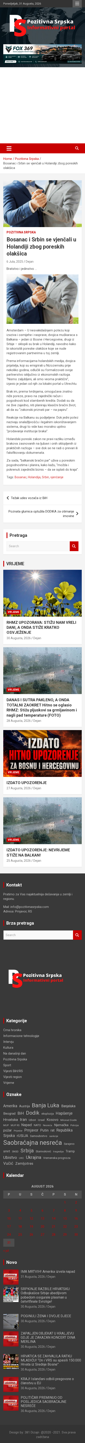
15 (65, 1218)
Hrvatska (10, 1119)
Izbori (32, 1120)
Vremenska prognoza (56, 1158)
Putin (44, 1130)
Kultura (8, 1048)
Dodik (32, 1113)
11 (20, 1218)
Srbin (45, 477)
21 (53, 1226)
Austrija (24, 1106)
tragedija (58, 1151)
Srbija (27, 1151)
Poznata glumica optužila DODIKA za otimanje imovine (41, 513)
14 (53, 1218)
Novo (11, 1262)
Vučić (8, 1163)
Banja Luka (45, 1105)
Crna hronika (12, 1030)
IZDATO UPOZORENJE (27, 782)
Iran (23, 1119)
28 (53, 1235)
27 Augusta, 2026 (19, 788)
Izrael (41, 1120)
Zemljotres (24, 1163)
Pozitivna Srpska (21, 232)
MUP (6, 1125)
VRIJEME (15, 563)
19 (31, 1226)
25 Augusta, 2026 (19, 860)
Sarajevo (69, 1143)
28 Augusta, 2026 (19, 720)
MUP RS (15, 1125)
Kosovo (52, 1120)
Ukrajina (33, 1157)
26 (31, 1235)
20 (42, 1226)
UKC (21, 1158)
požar (7, 1130)
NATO (37, 1125)
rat (52, 1130)
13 (42, 1218)
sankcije (53, 1136)
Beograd (9, 1113)
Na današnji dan (14, 1053)
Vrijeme (13, 612)
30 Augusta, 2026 (19, 638)
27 (42, 1235)
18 (20, 1226)
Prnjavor (31, 1130)
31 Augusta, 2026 (33, 1276)
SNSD (15, 1151)
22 (65, 1226)
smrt (6, 1151)
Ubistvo (10, 1157)
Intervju (8, 1042)
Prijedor (18, 1130)
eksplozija (47, 1113)
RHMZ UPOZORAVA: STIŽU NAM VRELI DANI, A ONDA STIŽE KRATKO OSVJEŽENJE (41, 627)
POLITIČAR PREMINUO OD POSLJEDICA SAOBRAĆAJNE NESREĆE (43, 1402)
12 (31, 1218)
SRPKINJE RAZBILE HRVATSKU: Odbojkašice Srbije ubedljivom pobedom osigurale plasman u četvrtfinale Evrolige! (45, 1295)
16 (76, 1218)
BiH (20, 1113)
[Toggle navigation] (9, 148)
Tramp (70, 1151)
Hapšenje (64, 1113)
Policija (74, 1125)
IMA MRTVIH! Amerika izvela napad (48, 1271)
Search (74, 546)
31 (9, 1243)
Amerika (10, 1106)
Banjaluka (68, 1106)
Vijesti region (12, 1077)
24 (9, 1235)
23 (76, 1226)
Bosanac (21, 477)
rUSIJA (22, 1136)
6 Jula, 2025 (15, 261)
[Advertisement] (42, 105)
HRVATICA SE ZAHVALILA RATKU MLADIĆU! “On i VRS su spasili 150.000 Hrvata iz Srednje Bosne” (51, 1360)
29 (65, 1235)
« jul (6, 1251)
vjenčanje (56, 477)
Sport (7, 1065)
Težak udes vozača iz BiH (29, 498)
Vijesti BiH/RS (13, 1071)
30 (76, 1235)
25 (20, 1235)
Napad (26, 1125)
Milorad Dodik (68, 1120)
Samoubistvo (38, 1136)
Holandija (34, 477)
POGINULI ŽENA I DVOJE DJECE (46, 1316)
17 (9, 1226)
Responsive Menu (77, 3)
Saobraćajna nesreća (32, 1142)
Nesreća (47, 1125)
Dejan (30, 261)
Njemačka (61, 1125)
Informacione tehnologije (21, 1036)
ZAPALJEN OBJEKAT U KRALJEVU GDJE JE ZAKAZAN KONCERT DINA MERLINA (48, 1337)
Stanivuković (43, 1151)
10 (9, 1218)
